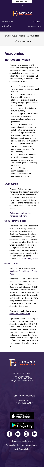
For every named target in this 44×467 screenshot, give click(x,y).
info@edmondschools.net (22, 441)
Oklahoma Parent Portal (19, 314)
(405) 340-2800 (25, 378)
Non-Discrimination (29, 445)
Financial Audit (12, 445)
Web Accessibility (22, 449)
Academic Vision (24, 41)
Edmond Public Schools (15, 36)
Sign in (37, 21)
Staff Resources (21, 1)
